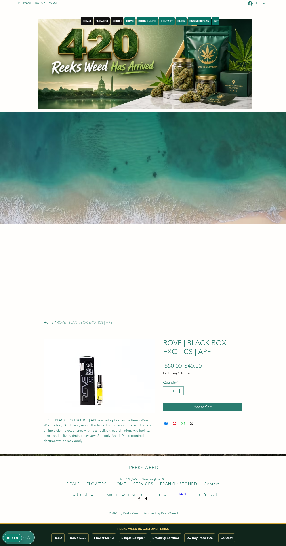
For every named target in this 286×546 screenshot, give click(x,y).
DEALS (12, 538)
